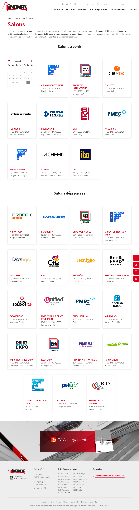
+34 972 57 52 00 (39, 482)
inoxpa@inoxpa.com (41, 484)
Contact (133, 9)
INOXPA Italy (62, 487)
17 (13, 79)
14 (28, 76)
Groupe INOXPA (118, 9)
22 (31, 79)
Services (82, 9)
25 (17, 82)
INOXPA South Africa (80, 482)
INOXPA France (63, 482)
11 (17, 76)
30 (9, 85)
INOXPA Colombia (64, 479)
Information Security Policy (89, 502)
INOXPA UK (77, 487)
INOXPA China (63, 476)
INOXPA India (63, 484)
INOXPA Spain (63, 474)
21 (28, 79)
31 (13, 85)
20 (24, 79)
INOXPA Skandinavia (80, 479)
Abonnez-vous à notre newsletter (110, 475)
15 (31, 76)
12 (20, 76)
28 (28, 82)
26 (20, 82)
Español (104, 4)
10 (13, 76)
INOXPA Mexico (63, 490)
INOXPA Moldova (64, 493)
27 (24, 82)
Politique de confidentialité (71, 502)
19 (20, 79)
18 (17, 79)
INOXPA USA (77, 490)
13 (24, 76)
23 (9, 82)
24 (13, 82)
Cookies (58, 502)
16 (9, 79)
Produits (58, 9)
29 (31, 82)
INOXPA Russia (78, 476)
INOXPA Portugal (79, 474)
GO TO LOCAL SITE (88, 4)
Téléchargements (98, 9)
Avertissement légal (48, 502)
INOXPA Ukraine (78, 484)
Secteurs (70, 9)
